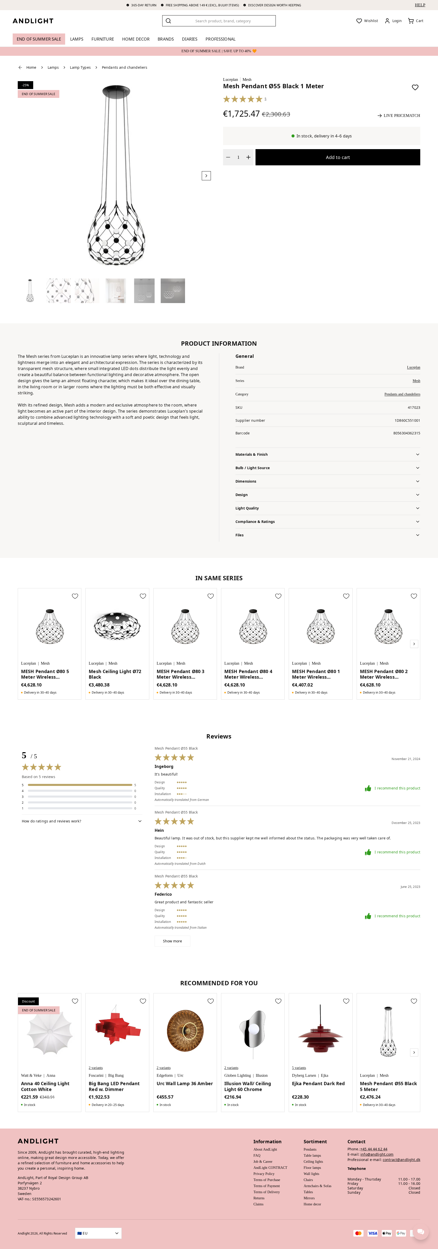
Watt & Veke (31, 1075)
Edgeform (165, 1075)
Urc (180, 1075)
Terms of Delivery (266, 1192)
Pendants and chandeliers (402, 394)
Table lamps (312, 1155)
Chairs (308, 1180)
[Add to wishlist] (415, 87)
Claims (258, 1204)
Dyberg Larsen (304, 1075)
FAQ (256, 1155)
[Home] (37, 21)
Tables (308, 1192)
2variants (96, 1068)
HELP (420, 5)
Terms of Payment (266, 1186)
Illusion (262, 1075)
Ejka (324, 1075)
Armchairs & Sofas (317, 1186)
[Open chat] (421, 1232)
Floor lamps (312, 1168)
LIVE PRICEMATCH (402, 115)
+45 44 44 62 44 (373, 1149)
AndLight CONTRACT (270, 1168)
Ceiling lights (313, 1162)
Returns (258, 1198)
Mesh (247, 79)
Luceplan (230, 79)
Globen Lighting (237, 1075)
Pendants (310, 1149)
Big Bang (116, 1075)
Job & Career (262, 1162)
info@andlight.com (377, 1154)
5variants (299, 1068)
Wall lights (311, 1174)
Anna (50, 1075)
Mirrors (309, 1198)
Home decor (312, 1204)
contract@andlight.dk (401, 1159)
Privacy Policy (264, 1174)
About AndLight (265, 1149)
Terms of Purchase (266, 1180)
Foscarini (96, 1075)
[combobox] (219, 20)
